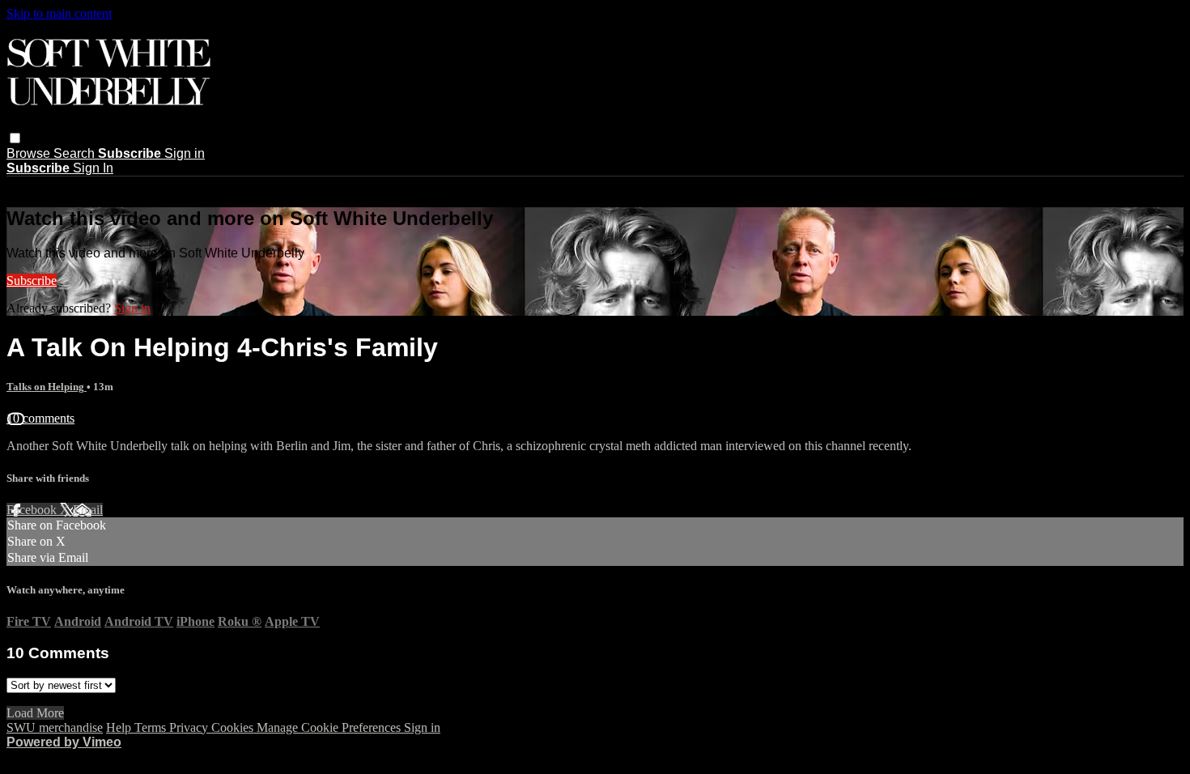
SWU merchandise (54, 727)
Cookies (234, 727)
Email (88, 510)
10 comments (40, 418)
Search (75, 153)
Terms (151, 727)
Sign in (184, 153)
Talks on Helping (46, 387)
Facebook (33, 510)
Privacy (190, 727)
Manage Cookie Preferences (330, 727)
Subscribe (31, 280)
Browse (29, 153)
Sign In (93, 168)
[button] (15, 138)
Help (120, 727)
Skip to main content (59, 13)
